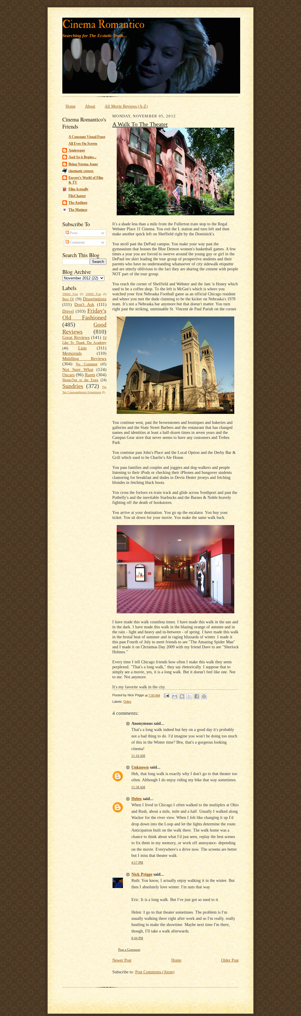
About (90, 106)
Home (71, 106)
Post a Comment (129, 949)
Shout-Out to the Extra (80, 380)
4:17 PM (137, 862)
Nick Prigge (141, 874)
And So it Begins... (82, 157)
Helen (136, 798)
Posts (73, 233)
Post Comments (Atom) (155, 972)
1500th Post (93, 294)
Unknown (140, 767)
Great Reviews (76, 337)
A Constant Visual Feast (86, 137)
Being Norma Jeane (83, 164)
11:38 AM (138, 787)
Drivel (68, 311)
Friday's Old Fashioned (84, 314)
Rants (90, 374)
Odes (127, 701)
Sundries (72, 386)
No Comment (86, 364)
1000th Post (70, 294)
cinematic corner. (81, 171)
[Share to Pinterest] (204, 696)
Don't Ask (84, 304)
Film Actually (78, 189)
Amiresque (76, 150)
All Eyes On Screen (82, 143)
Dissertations (94, 299)
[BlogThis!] (182, 696)
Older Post (230, 960)
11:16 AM (138, 755)
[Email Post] (166, 695)
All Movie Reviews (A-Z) (126, 106)
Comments (77, 242)
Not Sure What (77, 369)
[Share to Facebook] (197, 696)
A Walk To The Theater (140, 124)
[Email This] (175, 696)
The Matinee (77, 210)
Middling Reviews (84, 358)
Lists (82, 348)
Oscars (68, 374)
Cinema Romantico (103, 24)
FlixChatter (77, 196)
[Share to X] (189, 696)
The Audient (77, 203)
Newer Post (121, 960)
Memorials (72, 353)
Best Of (68, 299)
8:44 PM (137, 938)
